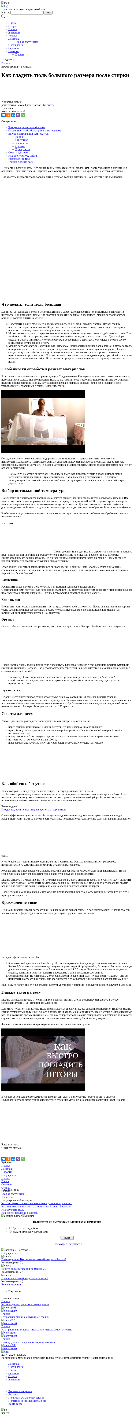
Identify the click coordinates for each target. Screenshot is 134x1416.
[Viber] (18, 115)
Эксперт (13, 1394)
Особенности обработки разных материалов (34, 130)
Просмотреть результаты (67, 1243)
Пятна (12, 22)
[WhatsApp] (23, 115)
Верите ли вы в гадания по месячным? (24, 1268)
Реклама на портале (20, 1391)
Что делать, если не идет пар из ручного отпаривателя (33, 809)
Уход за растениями (27, 41)
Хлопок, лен (22, 143)
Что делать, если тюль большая (26, 127)
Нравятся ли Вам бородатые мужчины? (24, 1278)
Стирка (12, 26)
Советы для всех (18, 152)
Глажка (12, 29)
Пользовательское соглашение (26, 1397)
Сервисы (13, 48)
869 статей (48, 105)
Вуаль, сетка (22, 149)
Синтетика (21, 139)
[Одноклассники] (8, 115)
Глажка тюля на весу (20, 161)
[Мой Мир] (13, 115)
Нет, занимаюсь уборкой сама (30, 1231)
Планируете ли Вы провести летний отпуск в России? (33, 1259)
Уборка (12, 35)
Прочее (19, 54)
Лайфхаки (14, 38)
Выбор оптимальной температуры (28, 133)
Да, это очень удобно (25, 1228)
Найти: (5, 12)
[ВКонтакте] (3, 115)
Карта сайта (15, 1403)
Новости (13, 51)
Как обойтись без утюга (22, 155)
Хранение (14, 32)
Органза (20, 146)
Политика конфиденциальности (27, 1400)
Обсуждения (15, 44)
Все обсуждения (11, 1284)
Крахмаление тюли (19, 158)
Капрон (19, 136)
